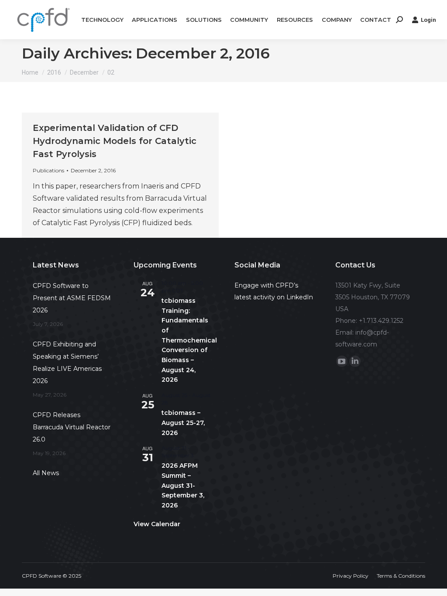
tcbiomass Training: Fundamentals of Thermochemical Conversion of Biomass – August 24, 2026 (189, 340)
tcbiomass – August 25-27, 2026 (183, 422)
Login (428, 20)
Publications (48, 170)
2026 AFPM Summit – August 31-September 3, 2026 (183, 485)
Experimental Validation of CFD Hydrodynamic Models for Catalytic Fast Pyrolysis (114, 141)
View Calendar (157, 524)
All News (46, 473)
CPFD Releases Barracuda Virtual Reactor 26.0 (71, 427)
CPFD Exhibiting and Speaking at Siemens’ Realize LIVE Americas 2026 (67, 362)
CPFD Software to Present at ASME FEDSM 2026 (72, 298)
